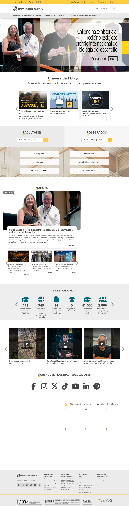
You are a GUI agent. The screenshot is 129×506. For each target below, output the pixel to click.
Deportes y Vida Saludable (86, 487)
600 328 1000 (36, 2)
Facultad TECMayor (66, 487)
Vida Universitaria (83, 479)
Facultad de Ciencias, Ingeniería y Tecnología (67, 480)
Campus (46, 485)
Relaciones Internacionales (86, 481)
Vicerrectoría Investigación (51, 483)
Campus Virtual (102, 2)
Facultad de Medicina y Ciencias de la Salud (67, 477)
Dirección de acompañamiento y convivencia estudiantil (85, 490)
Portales (92, 2)
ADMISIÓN (38, 15)
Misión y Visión (48, 476)
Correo (112, 2)
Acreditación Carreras (102, 481)
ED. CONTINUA (72, 15)
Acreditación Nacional (102, 476)
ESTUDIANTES (28, 15)
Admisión (46, 479)
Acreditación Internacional (103, 479)
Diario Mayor (48, 489)
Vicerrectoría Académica (51, 481)
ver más (33, 480)
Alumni (80, 476)
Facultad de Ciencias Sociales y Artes (69, 484)
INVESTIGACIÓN (83, 15)
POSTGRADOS (60, 15)
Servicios (83, 2)
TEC (55, 15)
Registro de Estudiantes (85, 485)
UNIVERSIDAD (17, 15)
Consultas (20, 2)
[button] (56, 69)
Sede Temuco (75, 2)
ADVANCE (47, 15)
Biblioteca (81, 483)
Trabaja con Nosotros (50, 487)
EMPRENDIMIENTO (94, 15)
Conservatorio (65, 489)
